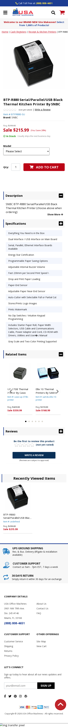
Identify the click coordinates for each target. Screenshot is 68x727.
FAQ (38, 613)
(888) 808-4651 (44, 3)
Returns (8, 650)
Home (5, 31)
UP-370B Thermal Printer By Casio (17, 391)
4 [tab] (35, 421)
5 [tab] (39, 421)
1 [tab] (25, 421)
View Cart (41, 646)
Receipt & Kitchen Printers (42, 31)
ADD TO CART (47, 167)
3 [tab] (32, 421)
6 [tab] (42, 421)
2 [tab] (29, 421)
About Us (41, 603)
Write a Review (43, 109)
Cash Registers (18, 31)
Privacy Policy (11, 655)
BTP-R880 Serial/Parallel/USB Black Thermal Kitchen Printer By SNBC (17, 516)
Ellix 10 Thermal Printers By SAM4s (46, 391)
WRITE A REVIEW (34, 455)
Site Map (41, 641)
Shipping (8, 646)
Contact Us (42, 608)
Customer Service (13, 641)
